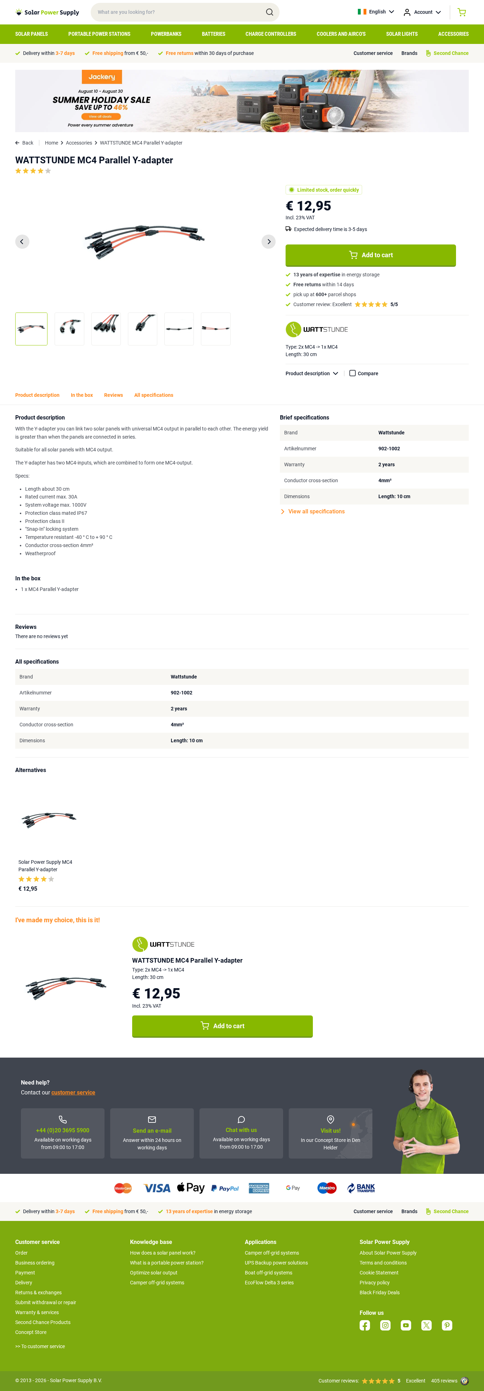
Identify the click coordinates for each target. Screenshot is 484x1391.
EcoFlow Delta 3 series (269, 1282)
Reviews (113, 395)
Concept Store (30, 1332)
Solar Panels (31, 34)
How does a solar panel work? (163, 1253)
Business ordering (35, 1263)
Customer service (373, 53)
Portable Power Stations (99, 34)
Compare (368, 373)
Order (21, 1253)
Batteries (213, 34)
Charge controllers (271, 34)
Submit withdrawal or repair (45, 1302)
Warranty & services (37, 1312)
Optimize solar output (154, 1272)
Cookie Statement (379, 1272)
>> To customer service (40, 1346)
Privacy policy (375, 1282)
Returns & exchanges (38, 1292)
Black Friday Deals (380, 1292)
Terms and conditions (383, 1263)
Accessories (453, 34)
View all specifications (316, 511)
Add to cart (377, 255)
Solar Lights (402, 34)
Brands (409, 53)
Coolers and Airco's (341, 34)
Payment (25, 1272)
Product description (308, 373)
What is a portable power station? (167, 1263)
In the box (82, 395)
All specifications (153, 395)
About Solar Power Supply (388, 1253)
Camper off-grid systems (157, 1282)
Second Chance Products (43, 1322)
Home (51, 143)
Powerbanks (166, 34)
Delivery (23, 1282)
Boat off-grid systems (268, 1272)
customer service (73, 1092)
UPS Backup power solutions (276, 1263)
